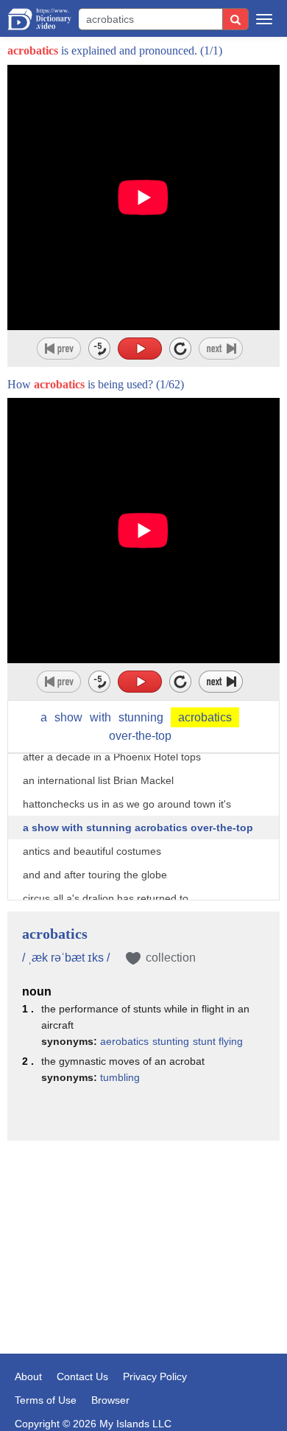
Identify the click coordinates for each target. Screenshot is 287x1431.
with (100, 717)
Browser (110, 1400)
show (68, 717)
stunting (170, 1041)
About (28, 1376)
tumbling (120, 1077)
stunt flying (218, 1041)
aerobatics (124, 1041)
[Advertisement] (143, 1225)
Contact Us (82, 1376)
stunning (140, 717)
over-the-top (140, 736)
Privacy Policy (155, 1376)
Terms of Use (46, 1400)
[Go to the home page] (39, 19)
